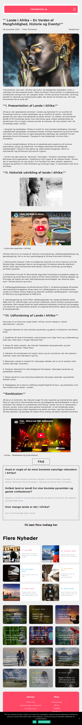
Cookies (57, 708)
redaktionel (74, 29)
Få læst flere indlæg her (41, 525)
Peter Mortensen (29, 29)
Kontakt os (56, 711)
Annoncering (57, 702)
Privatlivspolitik (44, 722)
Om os (56, 705)
